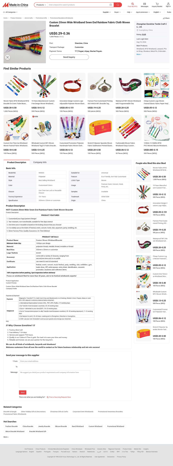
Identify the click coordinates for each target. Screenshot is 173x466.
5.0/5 (144, 34)
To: (17, 367)
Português (47, 452)
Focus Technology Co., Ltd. (71, 457)
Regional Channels (114, 449)
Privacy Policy (121, 457)
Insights (146, 449)
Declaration (111, 457)
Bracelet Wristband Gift (37, 431)
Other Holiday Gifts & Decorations (33, 411)
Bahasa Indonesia (151, 452)
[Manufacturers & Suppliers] (15, 4)
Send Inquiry (69, 57)
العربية (99, 452)
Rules (169, 12)
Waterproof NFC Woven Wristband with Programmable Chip (160, 239)
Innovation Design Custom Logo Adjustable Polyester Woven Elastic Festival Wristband (160, 204)
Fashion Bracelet (11, 426)
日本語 (112, 452)
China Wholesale (77, 449)
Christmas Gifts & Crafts (59, 411)
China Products (40, 449)
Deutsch (82, 452)
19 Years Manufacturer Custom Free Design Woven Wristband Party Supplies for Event (160, 186)
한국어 (105, 452)
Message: (14, 372)
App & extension (142, 12)
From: (15, 361)
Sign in (168, 6)
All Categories (11, 12)
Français (56, 452)
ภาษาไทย (125, 452)
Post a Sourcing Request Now (59, 397)
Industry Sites (101, 449)
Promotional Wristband (115, 426)
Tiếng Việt (140, 452)
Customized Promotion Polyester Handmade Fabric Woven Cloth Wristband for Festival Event (160, 310)
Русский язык (65, 452)
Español (39, 452)
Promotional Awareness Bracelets (110, 411)
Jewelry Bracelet (44, 426)
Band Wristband (78, 426)
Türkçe (132, 452)
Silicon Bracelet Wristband (14, 431)
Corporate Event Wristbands (83, 411)
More (138, 54)
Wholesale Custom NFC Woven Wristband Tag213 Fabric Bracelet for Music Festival (160, 292)
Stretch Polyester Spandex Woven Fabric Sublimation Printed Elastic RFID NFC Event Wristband (160, 328)
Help (128, 12)
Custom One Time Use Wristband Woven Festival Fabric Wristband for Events (160, 275)
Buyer (117, 12)
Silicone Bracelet (61, 426)
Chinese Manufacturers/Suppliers (58, 449)
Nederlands (91, 452)
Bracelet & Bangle (10, 411)
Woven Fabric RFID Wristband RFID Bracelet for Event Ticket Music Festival (160, 169)
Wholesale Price (90, 449)
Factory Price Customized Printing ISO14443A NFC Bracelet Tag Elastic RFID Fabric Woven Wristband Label (160, 222)
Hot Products (29, 449)
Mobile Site (137, 449)
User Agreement (100, 457)
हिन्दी (118, 452)
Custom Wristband (95, 426)
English (31, 452)
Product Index (127, 449)
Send (22, 392)
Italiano (74, 452)
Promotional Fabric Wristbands (15, 414)
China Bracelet (28, 426)
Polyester (42, 176)
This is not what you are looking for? (32, 397)
